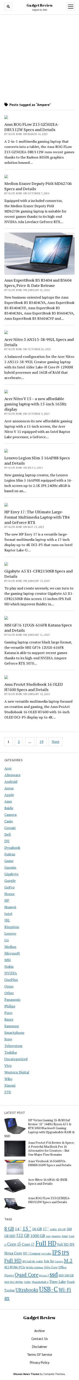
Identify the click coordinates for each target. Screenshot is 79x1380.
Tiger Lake (57, 1281)
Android (10, 781)
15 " (26, 1228)
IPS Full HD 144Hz (32, 1261)
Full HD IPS (65, 1244)
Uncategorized (15, 1059)
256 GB (62, 1229)
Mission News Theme (26, 1374)
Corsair (10, 827)
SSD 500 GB (66, 1275)
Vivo (7, 1065)
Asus (8, 801)
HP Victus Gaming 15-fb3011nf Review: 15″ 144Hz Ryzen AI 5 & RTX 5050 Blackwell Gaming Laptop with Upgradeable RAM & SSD (39, 1128)
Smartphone (14, 1032)
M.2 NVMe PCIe (14, 1267)
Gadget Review (40, 5)
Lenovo (10, 933)
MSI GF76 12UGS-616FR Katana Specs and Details (38, 627)
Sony (8, 1039)
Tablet (27, 1282)
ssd (54, 1274)
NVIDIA (10, 973)
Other (9, 992)
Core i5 (14, 1244)
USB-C (48, 1289)
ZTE (7, 1092)
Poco (8, 1012)
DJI (6, 841)
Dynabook (12, 847)
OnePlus (11, 979)
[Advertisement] (39, 58)
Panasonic (12, 999)
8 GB (9, 1228)
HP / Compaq (31, 1253)
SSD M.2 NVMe (13, 1282)
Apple (9, 794)
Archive (39, 1330)
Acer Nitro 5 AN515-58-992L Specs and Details (39, 342)
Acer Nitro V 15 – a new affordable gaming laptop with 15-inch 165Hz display (35, 404)
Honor (9, 893)
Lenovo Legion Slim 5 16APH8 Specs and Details (37, 460)
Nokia (8, 966)
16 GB (37, 1228)
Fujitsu (9, 854)
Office (62, 1267)
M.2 (68, 1260)
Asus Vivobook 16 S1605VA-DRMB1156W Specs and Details (49, 1163)
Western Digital (16, 1072)
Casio (8, 821)
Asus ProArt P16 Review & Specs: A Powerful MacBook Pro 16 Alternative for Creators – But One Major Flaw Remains (51, 1148)
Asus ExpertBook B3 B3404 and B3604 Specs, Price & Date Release (38, 282)
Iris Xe (49, 1261)
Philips (9, 1006)
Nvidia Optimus (34, 1267)
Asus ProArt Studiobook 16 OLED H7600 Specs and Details (33, 687)
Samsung (11, 1025)
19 (41, 741)
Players (9, 1275)
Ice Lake (46, 1253)
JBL (7, 920)
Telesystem (13, 1045)
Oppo (8, 986)
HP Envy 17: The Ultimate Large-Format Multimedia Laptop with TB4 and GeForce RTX (37, 517)
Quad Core (26, 1274)
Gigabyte (11, 874)
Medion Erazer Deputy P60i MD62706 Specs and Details (38, 186)
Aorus (9, 788)
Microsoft (12, 953)
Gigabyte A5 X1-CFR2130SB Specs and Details (38, 573)
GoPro (9, 887)
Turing (9, 1290)
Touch (71, 1282)
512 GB (22, 1235)
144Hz (53, 1229)
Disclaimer (39, 1346)
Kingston (11, 926)
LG (6, 940)
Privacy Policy (39, 1362)
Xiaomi (9, 1085)
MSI (7, 959)
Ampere (56, 1236)
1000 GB (37, 1235)
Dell (7, 834)
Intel (8, 913)
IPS (56, 1252)
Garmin (10, 867)
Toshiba (10, 1052)
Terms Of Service (39, 1354)
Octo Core (50, 1267)
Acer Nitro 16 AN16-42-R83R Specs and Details (47, 1182)
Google (10, 880)
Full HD (46, 1243)
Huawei (10, 907)
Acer (8, 768)
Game (8, 860)
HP (6, 900)
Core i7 (28, 1244)
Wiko (8, 1078)
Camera (10, 814)
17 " (46, 1228)
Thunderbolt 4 (40, 1282)
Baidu (8, 807)
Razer (8, 1019)
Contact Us (39, 1338)
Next (55, 741)
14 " (18, 1228)
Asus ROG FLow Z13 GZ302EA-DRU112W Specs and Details (31, 127)
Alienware (12, 774)
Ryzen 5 (44, 1275)
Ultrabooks (27, 1290)
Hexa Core (13, 1253)
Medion (10, 946)
